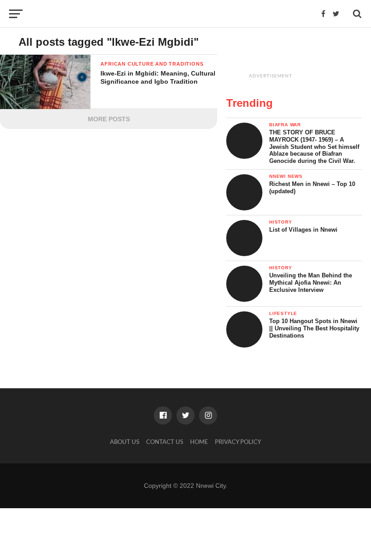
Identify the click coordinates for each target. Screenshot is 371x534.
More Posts (109, 119)
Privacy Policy (238, 442)
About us (124, 442)
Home (199, 442)
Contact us (164, 442)
